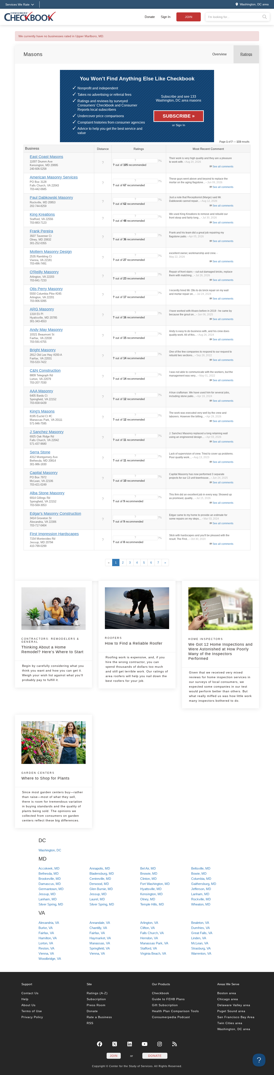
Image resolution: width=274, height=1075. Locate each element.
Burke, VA (46, 928)
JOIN (114, 1055)
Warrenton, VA (201, 953)
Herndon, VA (149, 938)
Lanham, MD (200, 894)
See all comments (223, 166)
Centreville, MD (100, 878)
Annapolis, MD (99, 868)
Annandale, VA (99, 922)
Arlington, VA (149, 922)
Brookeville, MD (50, 878)
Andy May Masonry (46, 330)
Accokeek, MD (49, 868)
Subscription (96, 999)
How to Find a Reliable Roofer (133, 640)
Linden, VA (198, 938)
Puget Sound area (231, 1011)
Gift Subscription (165, 1005)
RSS (90, 1023)
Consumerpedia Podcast (171, 1017)
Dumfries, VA (200, 928)
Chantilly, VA (98, 928)
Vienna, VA (46, 953)
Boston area (226, 993)
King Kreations (42, 214)
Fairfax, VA (46, 933)
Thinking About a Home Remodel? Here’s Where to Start (52, 645)
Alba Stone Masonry (47, 493)
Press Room (96, 1005)
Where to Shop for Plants (45, 775)
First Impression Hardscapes (54, 534)
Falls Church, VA (152, 933)
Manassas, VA (99, 943)
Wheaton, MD (200, 904)
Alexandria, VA (49, 922)
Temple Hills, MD (152, 904)
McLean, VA (199, 943)
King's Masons (42, 411)
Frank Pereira (41, 231)
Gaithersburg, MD (203, 884)
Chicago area (227, 999)
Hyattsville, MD (151, 889)
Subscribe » (179, 116)
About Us (28, 1005)
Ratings (246, 54)
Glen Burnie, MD (101, 889)
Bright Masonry (43, 350)
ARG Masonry (42, 309)
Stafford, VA (148, 948)
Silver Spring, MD (51, 904)
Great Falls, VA (201, 933)
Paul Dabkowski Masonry (51, 197)
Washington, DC (50, 850)
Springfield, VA (99, 948)
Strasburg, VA (201, 948)
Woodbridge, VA (50, 958)
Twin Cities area (229, 1023)
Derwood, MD (99, 884)
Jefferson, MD (201, 889)
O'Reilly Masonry (44, 272)
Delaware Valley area (233, 1005)
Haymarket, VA (100, 938)
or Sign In (178, 125)
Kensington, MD (151, 894)
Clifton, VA (147, 928)
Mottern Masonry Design (51, 252)
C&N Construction (45, 370)
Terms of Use (31, 1011)
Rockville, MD (201, 899)
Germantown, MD (51, 889)
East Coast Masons (46, 157)
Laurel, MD (97, 899)
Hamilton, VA (48, 938)
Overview (219, 54)
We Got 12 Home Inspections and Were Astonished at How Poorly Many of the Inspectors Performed (220, 649)
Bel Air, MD (148, 868)
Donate (150, 17)
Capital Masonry (44, 473)
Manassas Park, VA (154, 943)
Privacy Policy (32, 1017)
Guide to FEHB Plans (168, 999)
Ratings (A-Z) (97, 993)
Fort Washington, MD (155, 884)
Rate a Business (99, 1017)
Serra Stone (40, 452)
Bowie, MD (199, 873)
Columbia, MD (201, 878)
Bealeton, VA (200, 922)
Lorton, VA (46, 943)
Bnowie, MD (148, 873)
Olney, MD (147, 899)
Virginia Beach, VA (153, 953)
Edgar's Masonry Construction (55, 513)
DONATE (155, 1055)
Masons (33, 54)
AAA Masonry (41, 391)
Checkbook (160, 993)
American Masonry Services (54, 177)
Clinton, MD (148, 878)
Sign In (165, 17)
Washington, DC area (233, 1029)
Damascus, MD (50, 884)
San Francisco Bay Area (236, 1017)
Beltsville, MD (200, 868)
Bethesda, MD (49, 873)
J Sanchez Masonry (47, 432)
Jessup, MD (47, 894)
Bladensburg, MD (101, 873)
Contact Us (30, 993)
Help (24, 999)
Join (188, 17)
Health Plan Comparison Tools (175, 1011)
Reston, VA (46, 948)
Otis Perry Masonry (46, 289)
